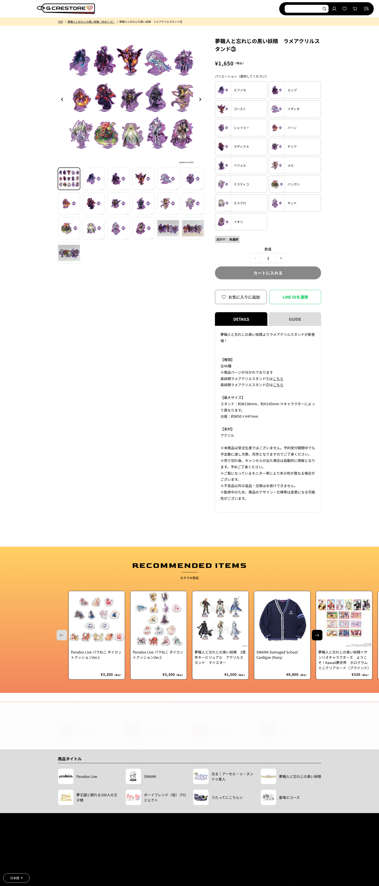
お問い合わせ (121, 860)
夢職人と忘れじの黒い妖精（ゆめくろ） (91, 21)
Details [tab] (241, 319)
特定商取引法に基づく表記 (73, 860)
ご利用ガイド (121, 847)
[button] (366, 9)
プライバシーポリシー (71, 866)
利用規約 (63, 847)
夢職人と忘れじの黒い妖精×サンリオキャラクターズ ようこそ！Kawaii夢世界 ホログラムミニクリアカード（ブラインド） (344, 659)
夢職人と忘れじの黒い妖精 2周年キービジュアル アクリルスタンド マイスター (220, 657)
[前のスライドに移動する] (200, 99)
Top (60, 21)
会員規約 (63, 853)
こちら (278, 378)
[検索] (325, 9)
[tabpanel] (268, 419)
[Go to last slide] (62, 99)
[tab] (69, 179)
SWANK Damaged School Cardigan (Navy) (277, 654)
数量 (268, 249)
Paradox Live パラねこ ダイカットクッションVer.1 (96, 654)
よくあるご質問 (123, 853)
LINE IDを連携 (295, 297)
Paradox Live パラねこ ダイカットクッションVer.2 (158, 654)
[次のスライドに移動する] (317, 635)
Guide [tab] (295, 319)
